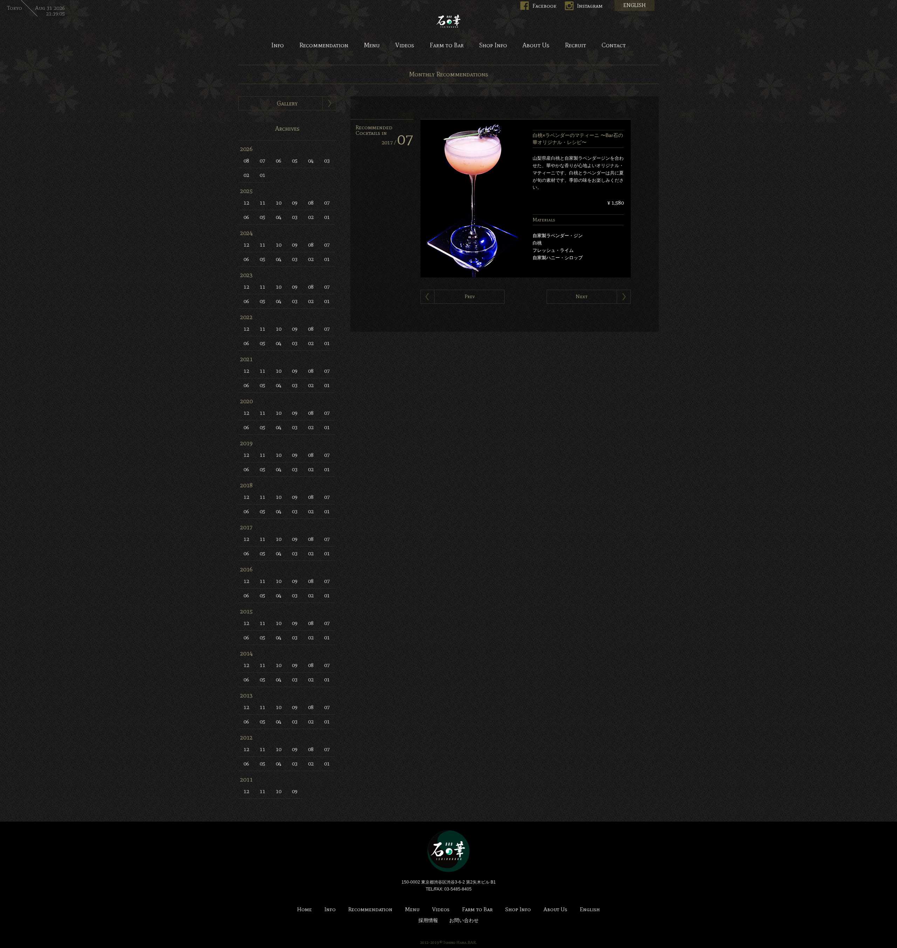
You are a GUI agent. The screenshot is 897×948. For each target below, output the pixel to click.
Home (304, 910)
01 (262, 175)
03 (327, 160)
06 (278, 160)
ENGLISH (634, 5)
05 (294, 160)
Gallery (287, 103)
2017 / (397, 142)
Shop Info (493, 45)
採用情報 (428, 920)
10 (278, 202)
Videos (404, 45)
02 (246, 175)
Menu (372, 45)
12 (246, 202)
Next (582, 297)
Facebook (544, 5)
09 (294, 202)
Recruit (575, 45)
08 (246, 160)
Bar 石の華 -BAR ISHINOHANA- (448, 21)
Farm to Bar (447, 45)
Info (277, 45)
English (590, 910)
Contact (614, 45)
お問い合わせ (464, 920)
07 (262, 160)
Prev (470, 297)
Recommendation (323, 45)
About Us (535, 45)
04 (311, 160)
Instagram (590, 5)
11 (262, 202)
